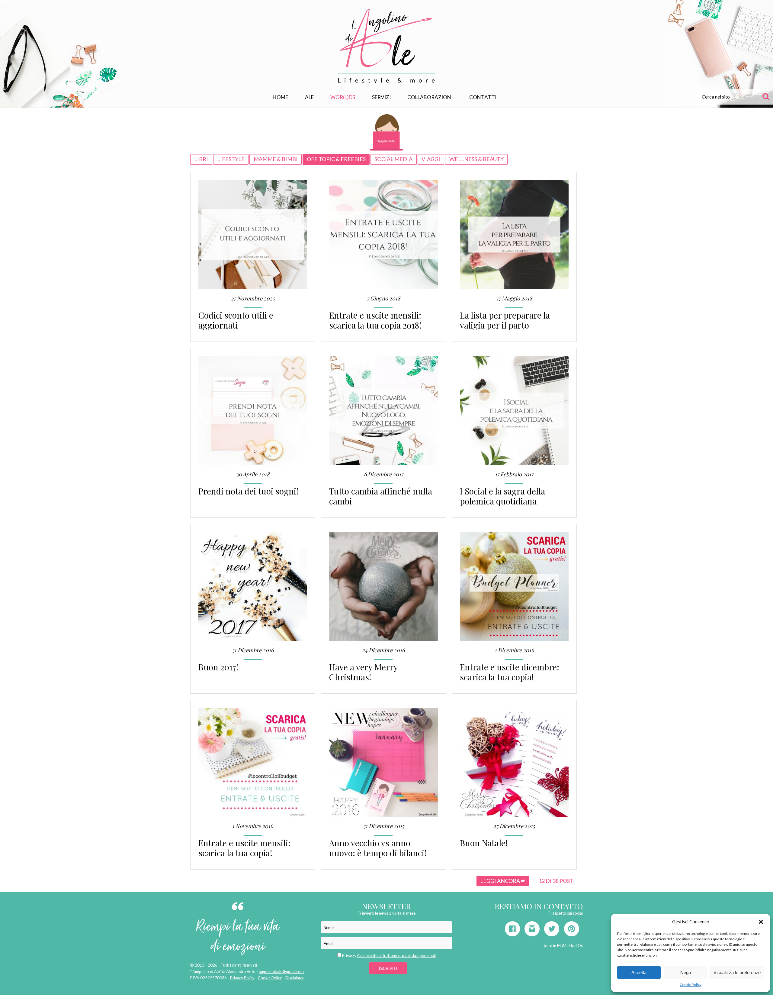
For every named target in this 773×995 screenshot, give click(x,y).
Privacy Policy (242, 977)
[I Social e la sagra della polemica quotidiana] (514, 413)
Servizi (381, 97)
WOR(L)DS (342, 97)
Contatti (482, 97)
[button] (761, 922)
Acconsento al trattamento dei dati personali (396, 955)
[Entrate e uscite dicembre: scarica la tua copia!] (514, 589)
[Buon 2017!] (252, 589)
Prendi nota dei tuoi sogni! (248, 491)
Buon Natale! (484, 842)
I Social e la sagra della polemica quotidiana (502, 496)
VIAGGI (431, 159)
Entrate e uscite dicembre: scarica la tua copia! (509, 671)
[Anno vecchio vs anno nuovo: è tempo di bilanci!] (383, 765)
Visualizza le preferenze (737, 972)
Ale (309, 97)
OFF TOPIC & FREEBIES (336, 159)
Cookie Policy (690, 984)
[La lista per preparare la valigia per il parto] (514, 237)
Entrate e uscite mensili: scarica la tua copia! (244, 847)
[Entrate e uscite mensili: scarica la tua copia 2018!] (383, 237)
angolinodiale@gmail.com (281, 971)
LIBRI (201, 159)
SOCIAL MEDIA (393, 159)
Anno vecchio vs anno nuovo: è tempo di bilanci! (378, 847)
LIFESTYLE (231, 159)
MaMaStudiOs (570, 945)
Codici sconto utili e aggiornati (235, 320)
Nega (685, 972)
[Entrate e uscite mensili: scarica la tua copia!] (252, 765)
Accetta (638, 972)
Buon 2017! (218, 667)
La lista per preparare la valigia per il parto (505, 320)
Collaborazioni (430, 97)
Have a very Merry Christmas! (363, 671)
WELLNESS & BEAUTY (476, 159)
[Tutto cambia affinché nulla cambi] (383, 413)
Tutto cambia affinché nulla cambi (380, 496)
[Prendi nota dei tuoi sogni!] (252, 413)
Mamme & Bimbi (276, 159)
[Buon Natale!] (514, 765)
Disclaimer (294, 977)
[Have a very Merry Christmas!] (383, 589)
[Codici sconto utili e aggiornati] (252, 237)
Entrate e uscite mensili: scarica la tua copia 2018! (375, 320)
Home (280, 97)
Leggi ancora (500, 880)
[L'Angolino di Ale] (386, 46)
